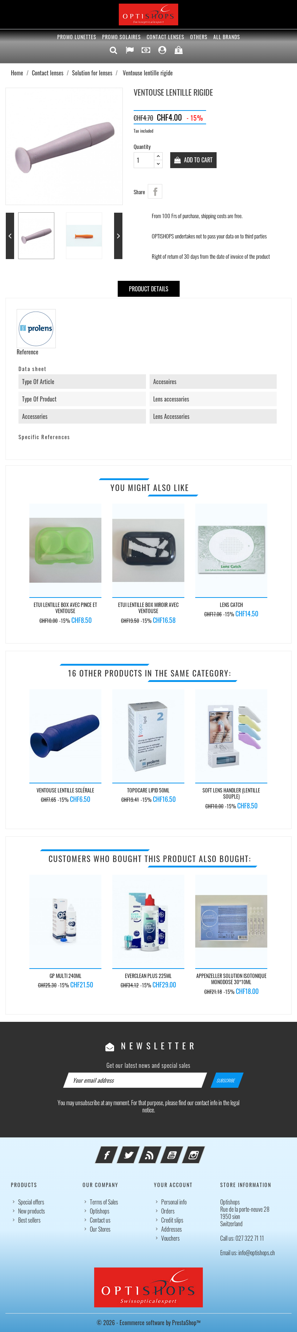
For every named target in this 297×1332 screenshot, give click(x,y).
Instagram (203, 1150)
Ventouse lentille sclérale (65, 790)
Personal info (174, 1202)
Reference (27, 351)
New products (31, 1211)
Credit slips (172, 1220)
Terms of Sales (104, 1202)
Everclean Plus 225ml (148, 975)
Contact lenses (165, 37)
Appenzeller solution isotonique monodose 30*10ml (231, 979)
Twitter (138, 1150)
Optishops (99, 1211)
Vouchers (170, 1238)
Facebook (116, 1150)
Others (199, 37)
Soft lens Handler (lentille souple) (231, 793)
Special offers (31, 1202)
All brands (226, 37)
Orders (168, 1211)
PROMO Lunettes (76, 37)
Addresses (171, 1229)
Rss (159, 1150)
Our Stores (100, 1229)
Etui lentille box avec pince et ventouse (65, 608)
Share (155, 191)
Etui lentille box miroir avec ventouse (148, 608)
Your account (173, 1185)
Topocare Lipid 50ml (148, 790)
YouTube (181, 1150)
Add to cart (198, 159)
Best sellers (29, 1220)
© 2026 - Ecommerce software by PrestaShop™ (149, 1322)
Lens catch (231, 604)
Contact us (100, 1220)
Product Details (148, 288)
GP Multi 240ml (65, 975)
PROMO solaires (121, 37)
